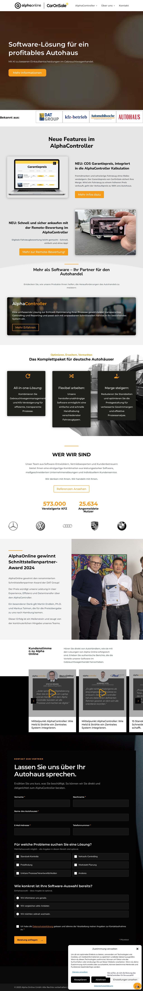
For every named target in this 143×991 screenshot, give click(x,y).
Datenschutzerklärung (103, 986)
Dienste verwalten (80, 972)
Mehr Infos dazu (89, 194)
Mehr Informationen (27, 72)
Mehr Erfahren (25, 327)
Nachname (79, 797)
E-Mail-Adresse (22, 825)
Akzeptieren (80, 979)
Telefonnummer (82, 825)
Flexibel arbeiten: (71, 388)
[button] (137, 948)
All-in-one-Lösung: (28, 388)
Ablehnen (101, 979)
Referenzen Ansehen (71, 489)
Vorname (19, 797)
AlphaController (85, 6)
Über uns (107, 6)
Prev (33, 701)
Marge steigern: (117, 388)
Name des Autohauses (26, 811)
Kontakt (124, 6)
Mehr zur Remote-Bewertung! (43, 252)
